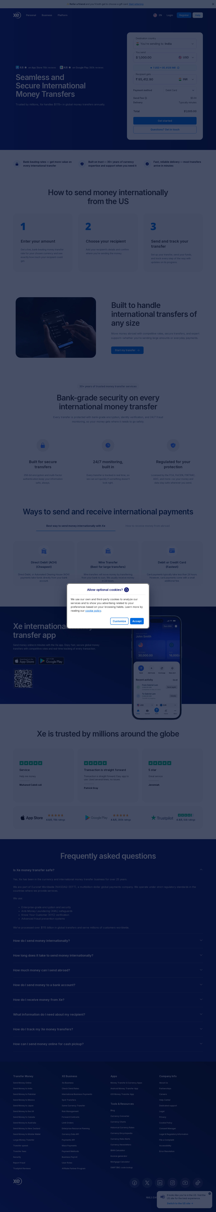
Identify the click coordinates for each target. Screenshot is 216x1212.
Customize (119, 621)
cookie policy (93, 610)
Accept (137, 621)
